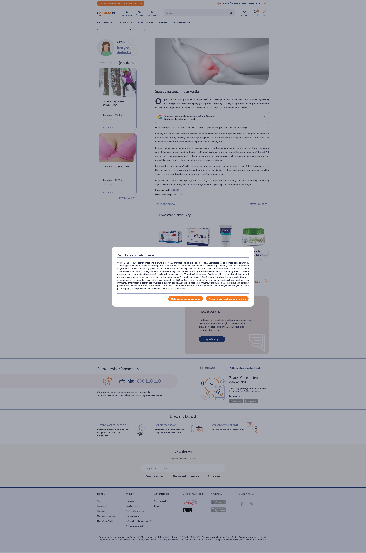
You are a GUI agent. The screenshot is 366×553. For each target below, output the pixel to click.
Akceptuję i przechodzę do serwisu (227, 298)
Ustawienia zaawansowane (185, 298)
